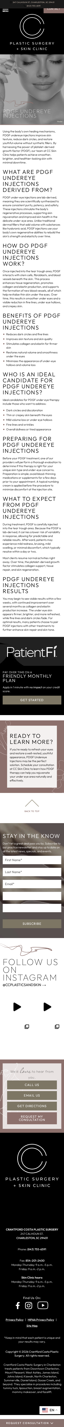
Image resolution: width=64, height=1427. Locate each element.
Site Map (32, 1325)
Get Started (32, 700)
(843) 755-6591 (34, 6)
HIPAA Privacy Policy (41, 1319)
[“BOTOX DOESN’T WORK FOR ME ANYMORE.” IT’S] (47, 1007)
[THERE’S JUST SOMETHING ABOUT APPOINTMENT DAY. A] (17, 1007)
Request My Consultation (32, 1118)
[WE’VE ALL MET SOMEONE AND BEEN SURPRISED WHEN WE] (47, 1036)
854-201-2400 (35, 1260)
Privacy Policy (14, 1319)
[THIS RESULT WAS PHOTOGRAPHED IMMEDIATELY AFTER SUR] (17, 1036)
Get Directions (32, 1106)
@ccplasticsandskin (22, 985)
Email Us (32, 1095)
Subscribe (32, 924)
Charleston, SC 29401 (32, 1234)
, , (34, 2)
